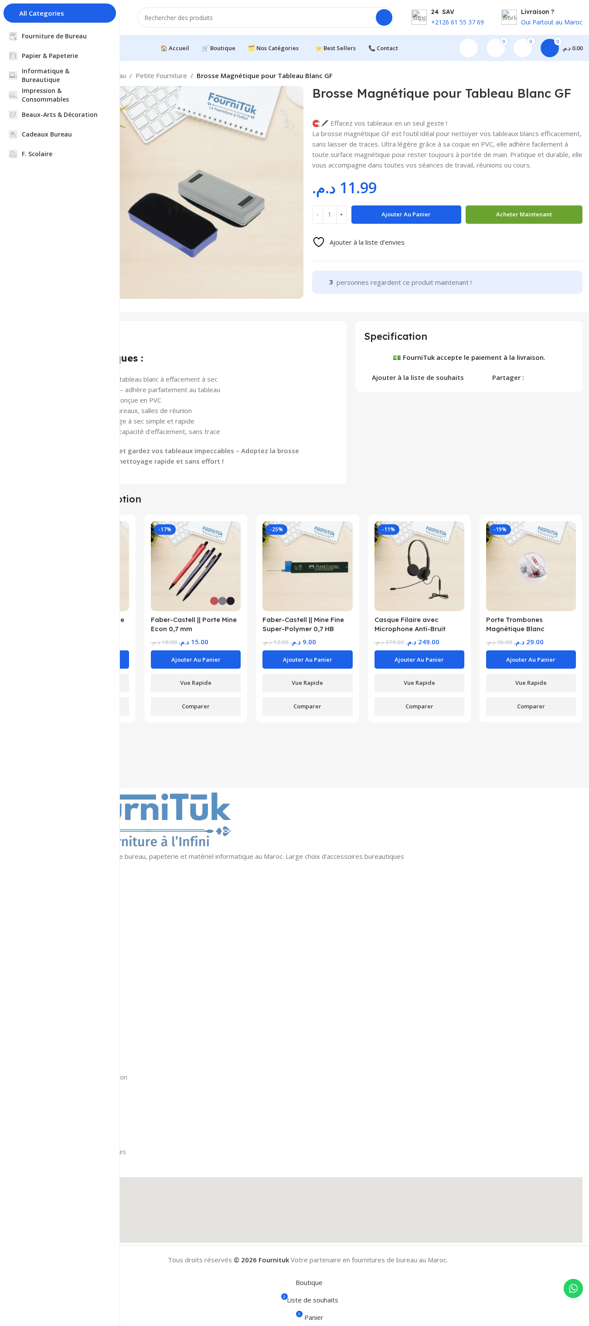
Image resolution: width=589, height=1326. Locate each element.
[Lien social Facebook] (529, 377)
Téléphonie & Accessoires (69, 985)
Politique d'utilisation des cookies (79, 1152)
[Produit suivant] (577, 76)
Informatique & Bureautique (72, 940)
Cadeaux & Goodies (61, 999)
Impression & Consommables (75, 955)
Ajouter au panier (406, 214)
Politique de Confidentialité (70, 1137)
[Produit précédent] (556, 76)
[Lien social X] (540, 377)
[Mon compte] (468, 48)
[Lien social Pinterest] (550, 377)
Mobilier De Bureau (60, 1029)
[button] (196, 659)
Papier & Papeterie (59, 925)
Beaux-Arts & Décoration (68, 970)
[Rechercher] (384, 17)
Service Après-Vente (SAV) (69, 1122)
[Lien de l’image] (142, 818)
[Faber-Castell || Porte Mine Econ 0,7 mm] (196, 566)
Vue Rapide (195, 683)
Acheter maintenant (524, 214)
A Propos (46, 1062)
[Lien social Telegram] (571, 377)
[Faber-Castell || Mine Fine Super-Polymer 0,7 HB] (307, 566)
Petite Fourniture (161, 75)
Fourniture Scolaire (59, 1014)
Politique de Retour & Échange (76, 1107)
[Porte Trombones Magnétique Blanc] (531, 566)
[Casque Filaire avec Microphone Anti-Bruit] (419, 566)
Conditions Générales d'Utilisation (80, 1077)
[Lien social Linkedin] (560, 377)
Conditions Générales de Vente (76, 1092)
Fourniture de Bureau (63, 910)
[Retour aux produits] (567, 76)
